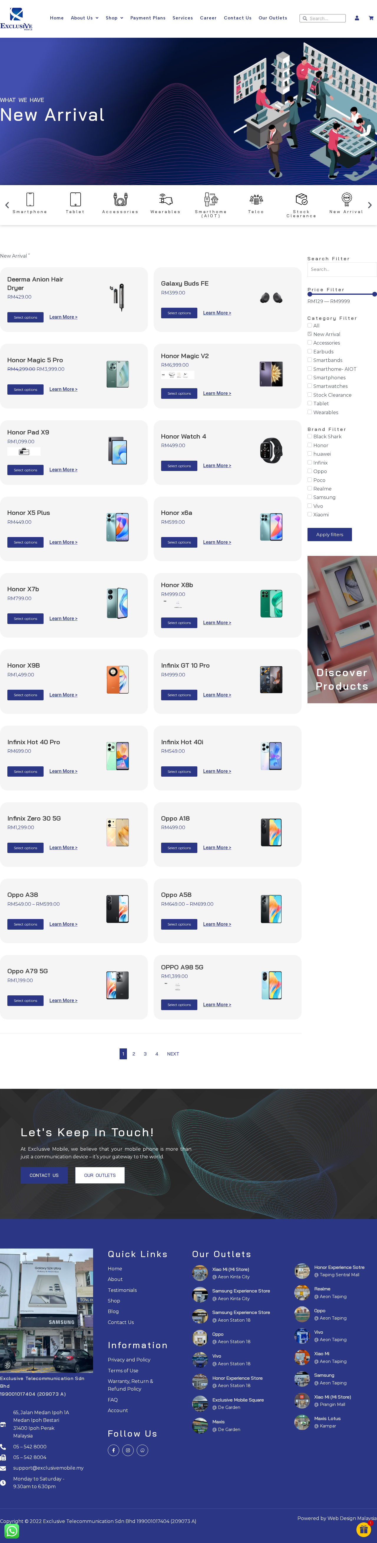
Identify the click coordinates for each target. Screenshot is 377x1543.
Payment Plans (148, 18)
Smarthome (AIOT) (211, 213)
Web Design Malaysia (352, 1518)
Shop (112, 18)
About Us (82, 18)
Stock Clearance (302, 213)
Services (183, 18)
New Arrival (347, 211)
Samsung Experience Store (241, 1291)
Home (57, 18)
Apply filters (329, 534)
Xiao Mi (321, 1353)
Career (208, 18)
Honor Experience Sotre (339, 1267)
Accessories (120, 211)
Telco (256, 211)
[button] (7, 205)
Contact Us (238, 18)
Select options (25, 317)
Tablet (75, 211)
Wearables (166, 211)
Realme (322, 1289)
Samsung (324, 1375)
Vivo (216, 1356)
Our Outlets (273, 18)
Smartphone (30, 211)
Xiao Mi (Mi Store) (230, 1269)
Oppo (218, 1334)
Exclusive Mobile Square (238, 1400)
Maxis (218, 1422)
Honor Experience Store (237, 1378)
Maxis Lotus (327, 1418)
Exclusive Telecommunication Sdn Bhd (89, 1521)
